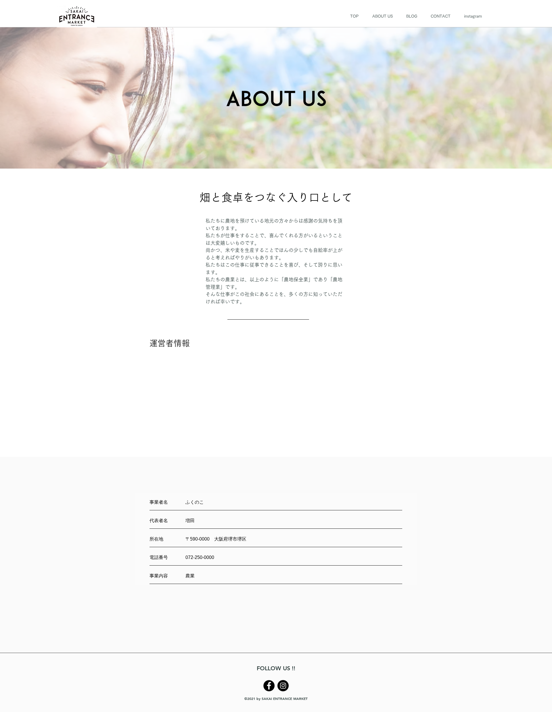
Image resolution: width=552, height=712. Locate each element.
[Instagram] (283, 685)
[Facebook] (269, 685)
